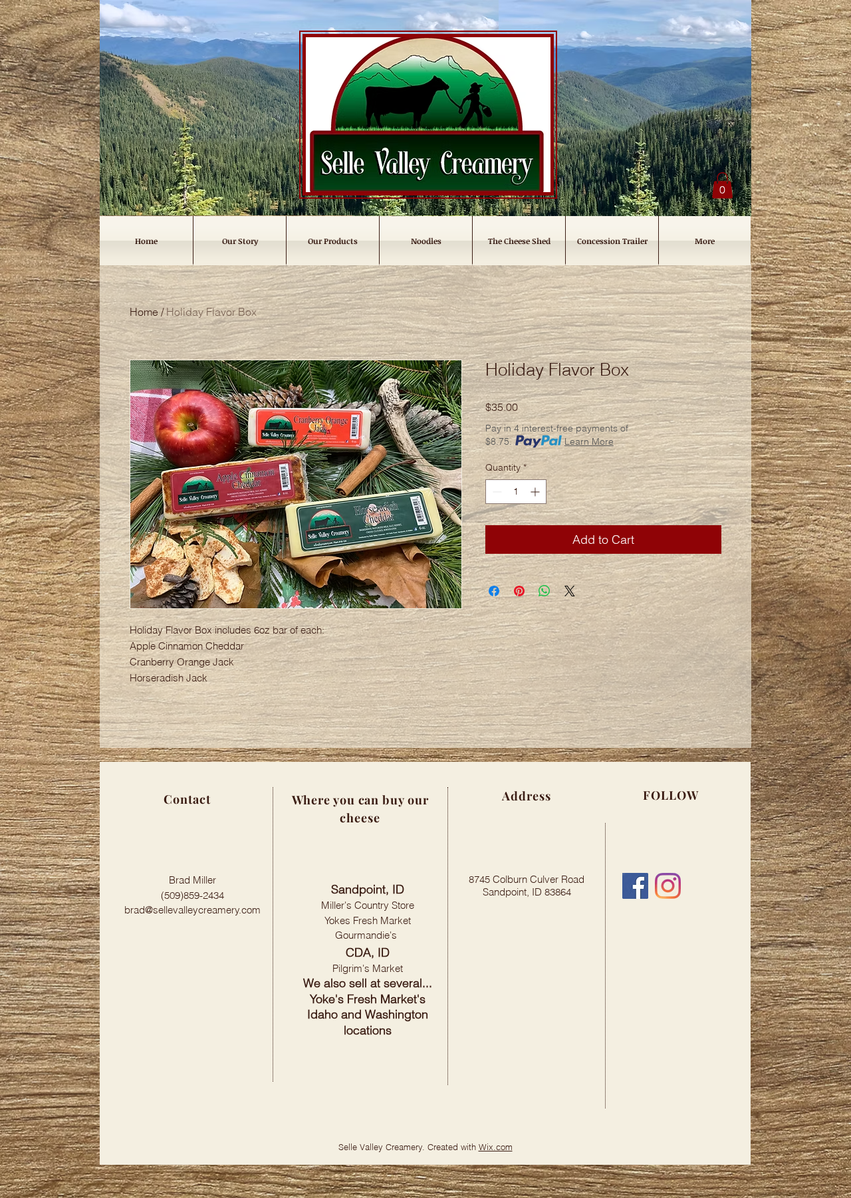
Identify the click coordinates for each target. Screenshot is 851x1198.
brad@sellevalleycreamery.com (192, 909)
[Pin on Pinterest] (519, 591)
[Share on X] (570, 591)
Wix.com (496, 1146)
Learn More (589, 441)
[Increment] (536, 491)
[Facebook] (635, 886)
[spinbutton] (516, 491)
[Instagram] (668, 886)
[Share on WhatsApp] (544, 591)
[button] (722, 185)
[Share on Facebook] (494, 591)
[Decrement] (495, 491)
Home (144, 311)
